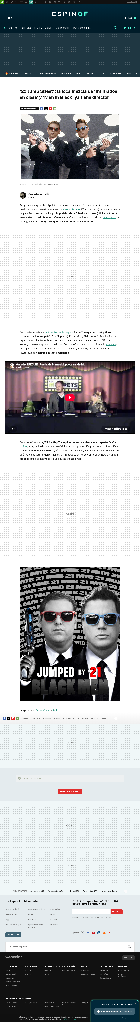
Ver (71, 791)
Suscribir (116, 912)
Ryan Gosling (102, 73)
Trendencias (104, 970)
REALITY (38, 28)
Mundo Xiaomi (11, 985)
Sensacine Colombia (51, 1006)
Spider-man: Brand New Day (35, 926)
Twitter (134, 28)
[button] (38, 194)
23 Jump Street (99, 718)
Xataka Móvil (11, 974)
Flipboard (125, 28)
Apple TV (9, 919)
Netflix (30, 914)
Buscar (129, 946)
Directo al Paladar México (69, 1004)
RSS (104, 932)
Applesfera (10, 978)
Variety (23, 446)
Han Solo (111, 344)
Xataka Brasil (11, 1006)
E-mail (54, 108)
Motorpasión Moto (88, 974)
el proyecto (109, 217)
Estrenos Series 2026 (90, 891)
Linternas (79, 73)
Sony (58, 718)
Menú (11, 18)
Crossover (84, 718)
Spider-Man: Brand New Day (46, 73)
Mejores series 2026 (37, 891)
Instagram (115, 28)
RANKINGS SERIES (82, 28)
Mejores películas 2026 (56, 891)
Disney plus (55, 909)
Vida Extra (29, 974)
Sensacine (47, 970)
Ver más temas (13, 935)
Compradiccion (105, 978)
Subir (126, 957)
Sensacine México (50, 1003)
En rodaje (36, 718)
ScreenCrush (43, 710)
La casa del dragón (14, 924)
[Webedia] (13, 957)
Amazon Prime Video (36, 909)
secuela (47, 718)
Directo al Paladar (69, 970)
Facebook (120, 28)
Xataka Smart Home (13, 982)
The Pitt (128, 73)
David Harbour (115, 73)
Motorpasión (86, 970)
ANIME (48, 28)
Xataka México (11, 1003)
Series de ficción (13, 909)
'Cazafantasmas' (71, 209)
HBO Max (54, 919)
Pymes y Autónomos (122, 975)
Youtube (129, 28)
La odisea (28, 73)
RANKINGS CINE (62, 28)
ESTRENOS (25, 28)
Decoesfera (104, 974)
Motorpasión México (88, 1003)
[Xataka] (2, 2)
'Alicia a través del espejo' (59, 332)
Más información (70, 1019)
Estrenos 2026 (74, 891)
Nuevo (128, 18)
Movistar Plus (11, 914)
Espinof (70, 14)
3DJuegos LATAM (31, 1003)
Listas (52, 914)
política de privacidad (103, 917)
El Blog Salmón (124, 970)
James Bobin (70, 718)
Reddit (56, 710)
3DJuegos (28, 970)
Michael (90, 73)
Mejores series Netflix (109, 891)
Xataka (8, 970)
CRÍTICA (13, 28)
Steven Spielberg (66, 73)
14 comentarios (30, 108)
